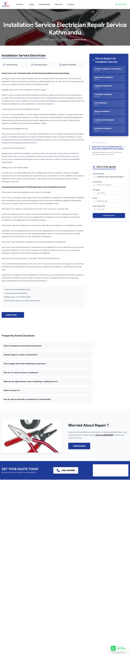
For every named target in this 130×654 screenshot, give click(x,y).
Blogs (32, 4)
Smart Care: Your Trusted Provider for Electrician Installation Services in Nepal (107, 148)
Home (46, 40)
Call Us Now (11, 315)
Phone (95, 198)
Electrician (64, 40)
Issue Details (97, 182)
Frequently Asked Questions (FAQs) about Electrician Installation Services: (107, 153)
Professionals (44, 4)
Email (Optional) (99, 206)
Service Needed (98, 174)
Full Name (96, 190)
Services (19, 4)
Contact (70, 4)
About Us (58, 4)
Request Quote (109, 215)
